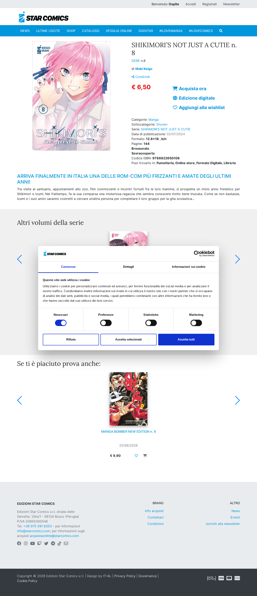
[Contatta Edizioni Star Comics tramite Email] (66, 544)
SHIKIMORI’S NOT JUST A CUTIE (166, 129)
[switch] (106, 323)
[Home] (43, 17)
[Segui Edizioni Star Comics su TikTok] (59, 544)
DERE (136, 61)
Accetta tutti (186, 339)
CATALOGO (90, 31)
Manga (153, 120)
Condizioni (155, 524)
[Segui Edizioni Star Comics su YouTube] (32, 544)
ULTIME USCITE (48, 31)
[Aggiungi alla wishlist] (136, 455)
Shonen (161, 124)
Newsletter (231, 4)
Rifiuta (70, 339)
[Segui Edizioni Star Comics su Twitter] (46, 544)
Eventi (235, 517)
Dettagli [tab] (128, 267)
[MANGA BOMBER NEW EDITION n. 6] (128, 399)
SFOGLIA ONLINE (119, 31)
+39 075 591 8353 (37, 526)
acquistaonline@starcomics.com (54, 536)
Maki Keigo (143, 69)
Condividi (142, 77)
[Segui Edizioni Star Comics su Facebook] (19, 544)
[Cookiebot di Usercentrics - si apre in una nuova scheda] (196, 253)
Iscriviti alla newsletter (223, 524)
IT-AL (107, 576)
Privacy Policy (125, 576)
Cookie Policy (27, 581)
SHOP (71, 31)
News (236, 511)
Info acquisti (154, 511)
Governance (148, 576)
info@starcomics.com (33, 531)
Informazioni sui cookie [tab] (188, 267)
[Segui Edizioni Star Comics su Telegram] (53, 544)
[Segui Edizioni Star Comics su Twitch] (39, 544)
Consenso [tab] (68, 267)
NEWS (25, 31)
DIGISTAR (146, 31)
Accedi (191, 4)
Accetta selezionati (128, 339)
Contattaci (156, 517)
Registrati (209, 4)
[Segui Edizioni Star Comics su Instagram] (26, 544)
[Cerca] (221, 31)
